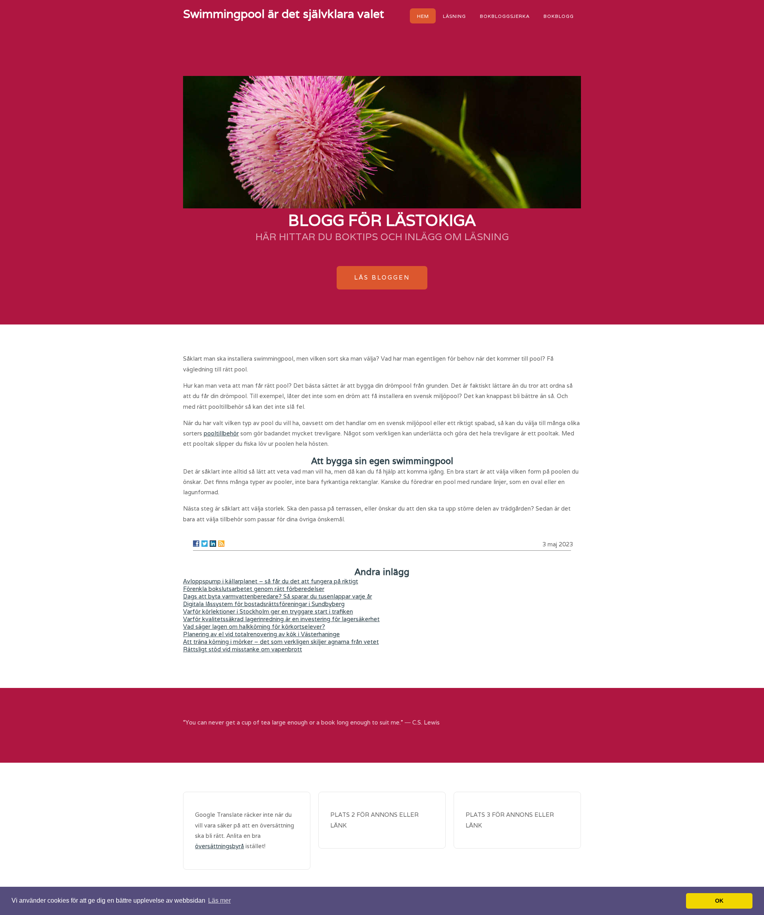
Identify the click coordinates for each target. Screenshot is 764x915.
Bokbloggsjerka (505, 16)
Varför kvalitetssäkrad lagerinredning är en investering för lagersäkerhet (281, 619)
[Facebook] (196, 543)
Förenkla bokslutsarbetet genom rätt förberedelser (253, 589)
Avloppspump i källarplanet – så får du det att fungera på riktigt (270, 581)
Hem (423, 16)
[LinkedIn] (213, 543)
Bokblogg (559, 16)
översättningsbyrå (219, 846)
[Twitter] (204, 543)
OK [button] (719, 901)
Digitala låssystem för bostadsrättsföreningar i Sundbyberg (264, 604)
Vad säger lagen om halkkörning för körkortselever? (254, 626)
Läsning (454, 16)
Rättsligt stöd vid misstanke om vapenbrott (242, 649)
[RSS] (221, 543)
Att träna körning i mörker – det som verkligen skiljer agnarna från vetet (281, 641)
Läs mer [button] (219, 900)
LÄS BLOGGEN (382, 277)
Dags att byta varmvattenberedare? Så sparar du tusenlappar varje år (277, 596)
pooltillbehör (221, 433)
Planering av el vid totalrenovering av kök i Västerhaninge (261, 634)
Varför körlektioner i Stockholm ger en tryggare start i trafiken (268, 611)
